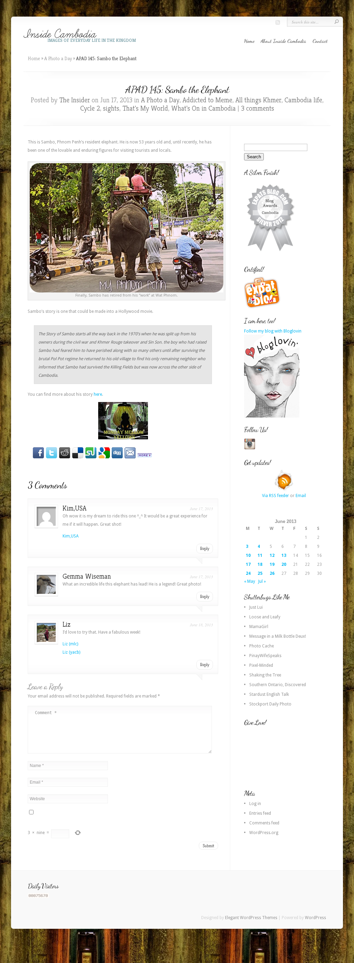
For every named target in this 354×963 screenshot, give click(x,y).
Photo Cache (261, 646)
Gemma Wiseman (87, 576)
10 (248, 555)
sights (111, 108)
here (98, 394)
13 (283, 555)
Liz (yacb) (71, 652)
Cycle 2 (90, 108)
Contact (320, 41)
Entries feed (260, 813)
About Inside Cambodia (283, 41)
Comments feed (264, 823)
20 (283, 564)
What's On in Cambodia (203, 108)
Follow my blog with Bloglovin (272, 331)
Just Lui (256, 607)
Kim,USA (74, 508)
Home (249, 41)
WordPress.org (263, 832)
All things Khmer (258, 100)
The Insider (74, 100)
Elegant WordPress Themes (251, 917)
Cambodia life (303, 100)
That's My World (145, 108)
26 (272, 573)
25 (260, 573)
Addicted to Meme (207, 100)
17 (248, 564)
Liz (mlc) (70, 644)
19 (272, 564)
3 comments (257, 108)
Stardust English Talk (269, 694)
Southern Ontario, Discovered (277, 684)
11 (260, 555)
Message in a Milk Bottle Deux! (277, 636)
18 (260, 564)
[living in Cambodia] (263, 307)
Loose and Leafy (264, 617)
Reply (204, 548)
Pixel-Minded (261, 665)
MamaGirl (258, 626)
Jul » (262, 581)
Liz (67, 624)
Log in (255, 803)
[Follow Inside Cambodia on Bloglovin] (271, 416)
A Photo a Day (58, 58)
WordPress (315, 917)
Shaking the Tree (265, 675)
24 (248, 573)
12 (272, 555)
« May (249, 581)
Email (301, 495)
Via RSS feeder (275, 495)
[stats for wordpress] (38, 896)
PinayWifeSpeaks (265, 655)
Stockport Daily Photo (270, 704)
